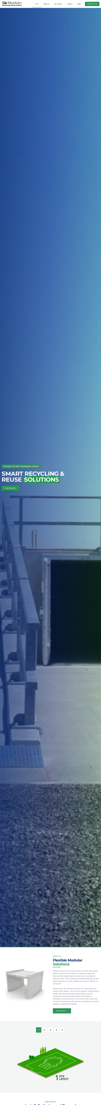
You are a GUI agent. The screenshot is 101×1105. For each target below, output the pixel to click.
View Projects (10, 488)
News (79, 4)
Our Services (58, 4)
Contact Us (92, 4)
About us (46, 4)
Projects (69, 4)
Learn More (60, 1011)
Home (37, 4)
